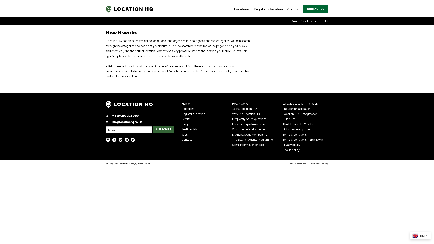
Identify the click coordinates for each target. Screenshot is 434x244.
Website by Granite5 (318, 163)
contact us (144, 71)
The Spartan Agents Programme (252, 139)
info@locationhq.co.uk (127, 122)
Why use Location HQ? (246, 114)
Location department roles (249, 124)
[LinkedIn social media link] (127, 140)
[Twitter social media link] (120, 140)
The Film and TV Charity (298, 124)
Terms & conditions (295, 134)
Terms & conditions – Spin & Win (303, 139)
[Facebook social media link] (114, 140)
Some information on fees (248, 144)
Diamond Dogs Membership (249, 134)
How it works (240, 103)
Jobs (185, 134)
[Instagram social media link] (108, 140)
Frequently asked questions (249, 119)
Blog (185, 124)
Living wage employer (296, 129)
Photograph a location (297, 108)
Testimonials (190, 129)
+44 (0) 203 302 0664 (126, 115)
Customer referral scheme (248, 129)
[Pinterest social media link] (133, 140)
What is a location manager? (301, 103)
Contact (187, 139)
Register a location (268, 9)
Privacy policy (291, 144)
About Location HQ (244, 108)
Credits (292, 9)
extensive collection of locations (152, 41)
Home (186, 103)
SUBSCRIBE (163, 129)
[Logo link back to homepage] (129, 105)
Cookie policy (291, 150)
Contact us (315, 9)
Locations (241, 9)
